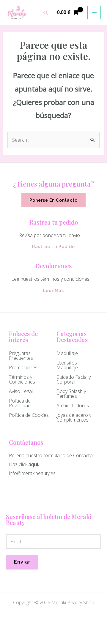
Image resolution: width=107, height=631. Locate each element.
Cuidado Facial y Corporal (73, 379)
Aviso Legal (21, 391)
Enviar (22, 562)
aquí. (33, 464)
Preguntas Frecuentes (21, 355)
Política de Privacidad (20, 403)
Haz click (18, 464)
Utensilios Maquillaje (67, 365)
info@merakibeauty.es (32, 473)
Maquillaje (67, 353)
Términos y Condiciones (22, 379)
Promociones (23, 367)
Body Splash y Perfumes (71, 393)
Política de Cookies (29, 415)
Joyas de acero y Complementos (73, 417)
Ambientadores (72, 405)
